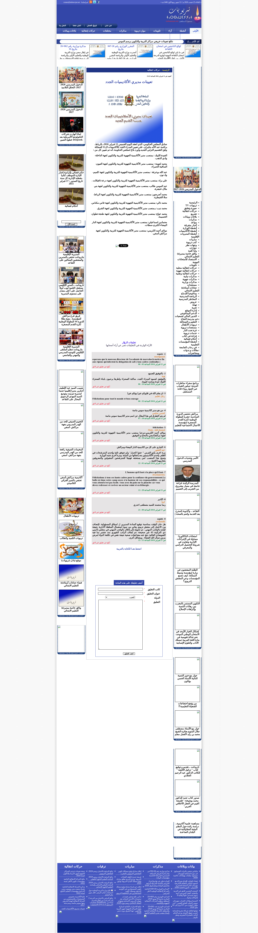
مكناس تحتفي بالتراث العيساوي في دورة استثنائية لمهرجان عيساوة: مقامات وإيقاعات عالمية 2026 (185, 874)
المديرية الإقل (166, 41)
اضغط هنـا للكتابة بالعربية (128, 548)
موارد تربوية (139, 30)
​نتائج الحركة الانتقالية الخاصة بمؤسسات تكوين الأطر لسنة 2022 (74, 881)
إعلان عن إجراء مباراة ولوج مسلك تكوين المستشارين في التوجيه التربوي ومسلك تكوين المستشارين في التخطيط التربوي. (128, 890)
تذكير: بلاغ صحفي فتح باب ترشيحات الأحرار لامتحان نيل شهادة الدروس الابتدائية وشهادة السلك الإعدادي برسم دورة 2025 (129, 900)
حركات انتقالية (153, 70)
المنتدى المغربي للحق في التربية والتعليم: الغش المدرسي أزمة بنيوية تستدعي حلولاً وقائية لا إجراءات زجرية (185, 894)
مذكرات (122, 30)
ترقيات (185, 36)
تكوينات (157, 30)
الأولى (195, 30)
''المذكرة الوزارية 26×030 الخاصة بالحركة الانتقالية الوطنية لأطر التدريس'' (157, 891)
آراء (170, 30)
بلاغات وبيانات (69, 30)
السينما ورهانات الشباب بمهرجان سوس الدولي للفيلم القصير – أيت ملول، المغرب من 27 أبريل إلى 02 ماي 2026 (185, 904)
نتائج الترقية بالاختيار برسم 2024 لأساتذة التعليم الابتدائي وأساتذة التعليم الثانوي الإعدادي (101, 885)
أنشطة (183, 30)
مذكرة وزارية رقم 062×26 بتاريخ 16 (73, 47)
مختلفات (107, 30)
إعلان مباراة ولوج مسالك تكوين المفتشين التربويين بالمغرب (129, 872)
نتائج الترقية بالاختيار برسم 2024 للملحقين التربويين (101, 872)
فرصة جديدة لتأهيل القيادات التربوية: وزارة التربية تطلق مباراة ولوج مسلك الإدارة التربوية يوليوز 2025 (129, 880)
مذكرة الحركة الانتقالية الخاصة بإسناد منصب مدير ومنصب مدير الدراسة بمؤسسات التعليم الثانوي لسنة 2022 (72, 890)
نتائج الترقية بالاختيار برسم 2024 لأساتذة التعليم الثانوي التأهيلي (101, 878)
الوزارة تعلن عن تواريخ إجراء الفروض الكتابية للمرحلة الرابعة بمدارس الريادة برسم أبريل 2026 (157, 883)
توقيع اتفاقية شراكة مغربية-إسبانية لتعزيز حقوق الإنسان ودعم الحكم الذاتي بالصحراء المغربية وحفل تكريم (185, 914)
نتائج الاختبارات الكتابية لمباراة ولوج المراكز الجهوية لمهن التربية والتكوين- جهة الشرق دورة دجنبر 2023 (128, 909)
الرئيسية (165, 70)
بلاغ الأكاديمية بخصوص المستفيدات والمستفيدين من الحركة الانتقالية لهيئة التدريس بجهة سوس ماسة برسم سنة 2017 (74, 901)
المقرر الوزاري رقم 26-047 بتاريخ (121, 47)
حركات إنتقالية (88, 30)
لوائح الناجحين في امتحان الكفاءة (168, 47)
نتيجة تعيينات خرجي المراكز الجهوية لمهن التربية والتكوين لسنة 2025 (74, 873)
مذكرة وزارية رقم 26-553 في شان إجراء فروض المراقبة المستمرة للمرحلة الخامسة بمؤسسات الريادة (158, 874)
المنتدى (175, 36)
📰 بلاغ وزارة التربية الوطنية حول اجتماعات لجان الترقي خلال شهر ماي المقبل (101, 892)
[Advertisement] (111, 14)
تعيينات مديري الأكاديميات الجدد (73, 909)
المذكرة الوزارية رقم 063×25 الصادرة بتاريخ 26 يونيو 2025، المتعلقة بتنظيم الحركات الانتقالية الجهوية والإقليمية (157, 900)
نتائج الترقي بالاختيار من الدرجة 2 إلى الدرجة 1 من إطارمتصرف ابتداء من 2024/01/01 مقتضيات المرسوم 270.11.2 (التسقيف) (101, 901)
